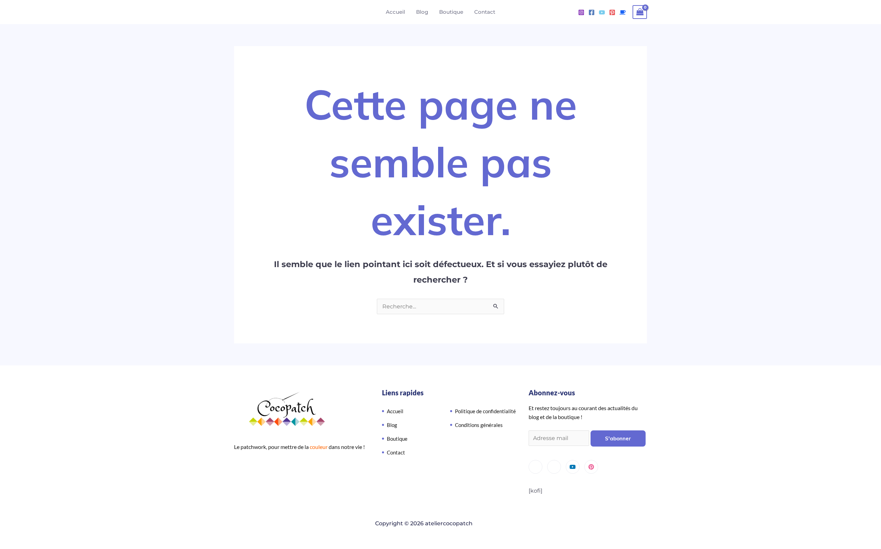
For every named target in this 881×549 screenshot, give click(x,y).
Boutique (451, 12)
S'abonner (618, 438)
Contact (484, 12)
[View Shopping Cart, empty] (640, 12)
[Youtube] (602, 12)
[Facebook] (591, 12)
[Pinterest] (612, 12)
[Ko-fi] (622, 12)
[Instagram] (581, 12)
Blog (422, 12)
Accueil (395, 12)
